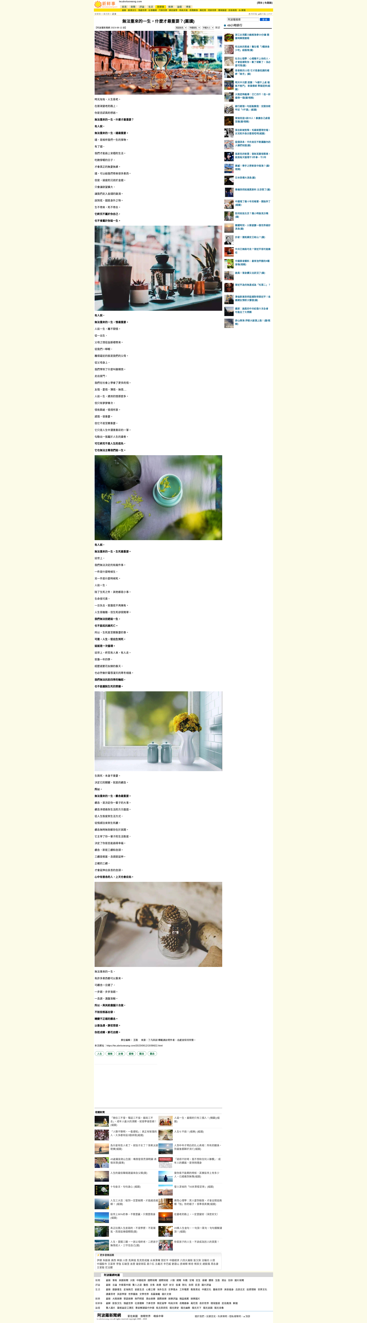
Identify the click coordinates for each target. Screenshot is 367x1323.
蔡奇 (190, 1264)
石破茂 (125, 1264)
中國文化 (206, 1289)
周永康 (214, 1264)
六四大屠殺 (186, 1260)
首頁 (124, 7)
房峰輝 (184, 1264)
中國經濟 (174, 1260)
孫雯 (132, 1264)
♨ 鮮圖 (242, 10)
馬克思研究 (162, 1308)
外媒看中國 (125, 1285)
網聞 (178, 1280)
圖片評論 (206, 1285)
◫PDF (269, 14)
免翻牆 (268, 3)
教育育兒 (195, 1289)
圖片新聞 (239, 1280)
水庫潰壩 (155, 1260)
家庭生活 (139, 1289)
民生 (198, 1280)
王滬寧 (111, 1264)
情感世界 (142, 10)
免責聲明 (222, 1316)
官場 (191, 1280)
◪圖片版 (262, 14)
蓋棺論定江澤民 (125, 1308)
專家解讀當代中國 (144, 1308)
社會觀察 (153, 10)
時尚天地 (183, 10)
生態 (217, 1280)
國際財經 (163, 1280)
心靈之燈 (150, 1289)
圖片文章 (166, 1294)
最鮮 (108, 1303)
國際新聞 (152, 1280)
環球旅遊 (222, 10)
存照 (191, 1285)
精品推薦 (184, 1298)
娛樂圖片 (195, 1298)
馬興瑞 (132, 1260)
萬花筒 (203, 10)
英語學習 (122, 1294)
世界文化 (262, 1289)
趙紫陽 (206, 1264)
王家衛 (101, 1267)
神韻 (119, 1260)
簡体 (260, 3)
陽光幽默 (185, 1308)
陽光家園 (208, 1308)
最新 (124, 10)
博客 (188, 7)
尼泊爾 (109, 1267)
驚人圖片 (110, 1308)
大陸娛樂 (117, 1298)
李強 (118, 1264)
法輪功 (205, 1260)
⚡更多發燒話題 (105, 1255)
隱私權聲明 (235, 1316)
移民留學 (173, 10)
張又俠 (197, 1260)
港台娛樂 (150, 1298)
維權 (204, 1280)
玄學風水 (173, 1289)
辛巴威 (167, 1264)
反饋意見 (211, 1316)
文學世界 (144, 1294)
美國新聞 (123, 1280)
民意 (197, 1285)
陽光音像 (219, 1308)
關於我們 (199, 1316)
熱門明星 (139, 1298)
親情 (110, 1054)
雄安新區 (141, 1264)
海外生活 (162, 1289)
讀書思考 (110, 1294)
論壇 (179, 7)
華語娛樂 (128, 1298)
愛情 (131, 1054)
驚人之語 (137, 1285)
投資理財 (251, 1289)
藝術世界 (217, 1289)
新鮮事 (160, 7)
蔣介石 (150, 1264)
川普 (125, 1260)
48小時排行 (234, 25)
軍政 (114, 1280)
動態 (146, 1285)
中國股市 (102, 1264)
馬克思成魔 (143, 1260)
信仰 (230, 1280)
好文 (171, 1285)
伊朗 (99, 1260)
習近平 (165, 1260)
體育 (211, 1280)
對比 (184, 1285)
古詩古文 (240, 1289)
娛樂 (170, 7)
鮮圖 (235, 1303)
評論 (141, 7)
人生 (99, 1054)
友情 (120, 1054)
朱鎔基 (106, 1260)
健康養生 (117, 1289)
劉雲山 (175, 1264)
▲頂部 (246, 1316)
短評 (165, 1285)
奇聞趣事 (194, 10)
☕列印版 (252, 14)
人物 (172, 1280)
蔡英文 (198, 1264)
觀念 (141, 1054)
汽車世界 (163, 10)
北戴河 (159, 1264)
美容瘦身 (229, 1289)
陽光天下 (196, 1308)
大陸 (132, 1280)
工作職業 (184, 1289)
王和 (136, 1040)
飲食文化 (132, 10)
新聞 (133, 7)
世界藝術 (133, 1294)
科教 (185, 1280)
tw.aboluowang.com (130, 1)
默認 (217, 27)
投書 (178, 1285)
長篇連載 (155, 1294)
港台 (224, 1280)
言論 (114, 1285)
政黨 (158, 1285)
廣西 (113, 1260)
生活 (150, 7)
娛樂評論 (173, 1298)
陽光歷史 (174, 1308)
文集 (152, 1285)
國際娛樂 (162, 1298)
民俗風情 (233, 10)
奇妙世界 (212, 10)
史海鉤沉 (128, 1289)
